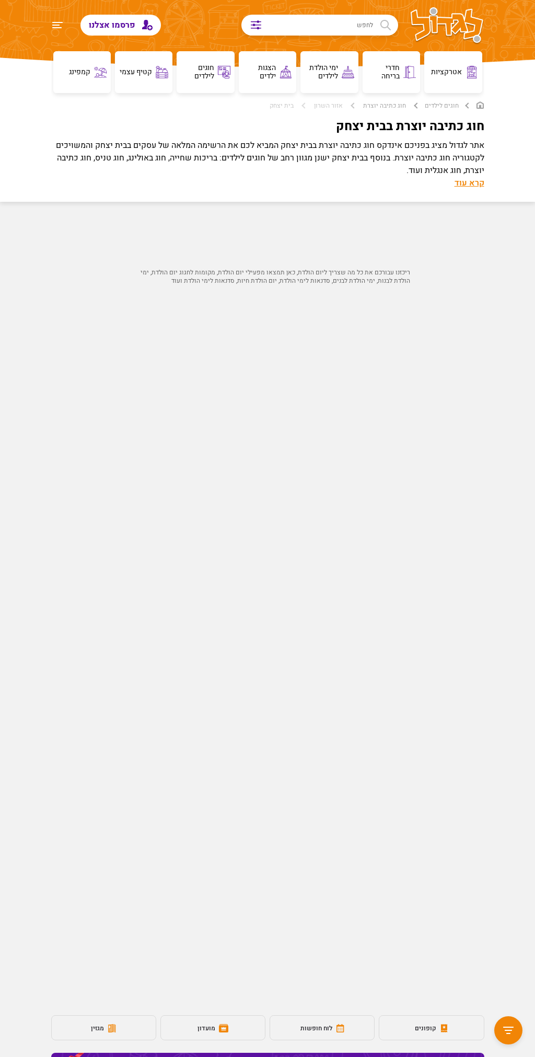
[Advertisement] (267, 411)
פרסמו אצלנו (113, 25)
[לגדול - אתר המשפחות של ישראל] (447, 26)
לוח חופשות (317, 1028)
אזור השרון (328, 105)
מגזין (98, 1028)
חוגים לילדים (442, 105)
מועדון (207, 1028)
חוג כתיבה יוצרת (384, 105)
